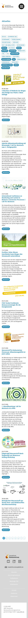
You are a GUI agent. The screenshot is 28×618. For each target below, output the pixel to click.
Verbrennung (6, 62)
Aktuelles (14, 572)
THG (14, 59)
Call (3, 53)
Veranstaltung (21, 59)
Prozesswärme (6, 59)
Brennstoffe (21, 50)
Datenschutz (14, 596)
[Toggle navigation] (21, 6)
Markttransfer (6, 56)
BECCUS (4, 36)
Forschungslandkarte (14, 575)
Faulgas (4, 48)
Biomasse (4, 50)
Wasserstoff (5, 67)
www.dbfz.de (20, 612)
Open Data (15, 42)
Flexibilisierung (16, 39)
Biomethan (13, 50)
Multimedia (12, 48)
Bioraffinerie (5, 39)
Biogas (19, 48)
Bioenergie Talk (12, 36)
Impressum (14, 593)
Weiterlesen (6, 120)
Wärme (16, 65)
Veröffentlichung (7, 65)
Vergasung (15, 62)
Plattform (16, 56)
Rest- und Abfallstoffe (8, 45)
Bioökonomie (20, 45)
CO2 (8, 53)
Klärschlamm (15, 53)
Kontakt (14, 590)
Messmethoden (6, 42)
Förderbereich (14, 584)
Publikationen (14, 578)
